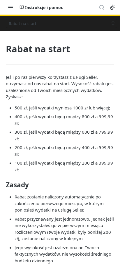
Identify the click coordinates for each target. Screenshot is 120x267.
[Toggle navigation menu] (10, 7)
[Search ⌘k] (101, 7)
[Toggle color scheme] (112, 7)
